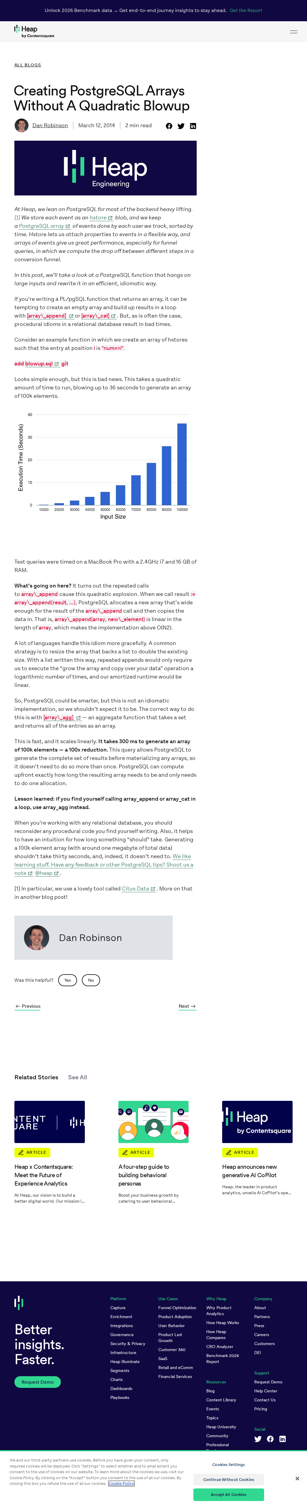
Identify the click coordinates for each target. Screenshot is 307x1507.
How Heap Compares (216, 1334)
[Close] (297, 1478)
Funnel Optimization (177, 1307)
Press (259, 1325)
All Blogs (27, 65)
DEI (257, 1352)
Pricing (260, 1408)
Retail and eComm (175, 1367)
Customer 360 (172, 1349)
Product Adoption (175, 1316)
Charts (116, 1379)
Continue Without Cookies (228, 1479)
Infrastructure (123, 1352)
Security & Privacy (127, 1343)
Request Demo (268, 1381)
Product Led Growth (170, 1337)
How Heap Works (222, 1322)
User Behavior (171, 1325)
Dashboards (121, 1388)
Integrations (121, 1325)
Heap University (221, 1426)
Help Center (265, 1390)
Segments (119, 1370)
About (260, 1307)
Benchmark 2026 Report (222, 1358)
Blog (210, 1390)
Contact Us (265, 1399)
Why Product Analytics (218, 1310)
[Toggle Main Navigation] (293, 31)
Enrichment (121, 1316)
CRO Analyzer (219, 1346)
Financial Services (175, 1376)
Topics (212, 1417)
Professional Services (217, 1447)
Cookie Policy (121, 1483)
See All (77, 1077)
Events (212, 1408)
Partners (262, 1316)
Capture (118, 1307)
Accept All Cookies (228, 1494)
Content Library (221, 1399)
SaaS (162, 1358)
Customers (264, 1343)
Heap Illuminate (125, 1361)
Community (217, 1435)
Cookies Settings (228, 1464)
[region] (153, 1478)
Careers (261, 1334)
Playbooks (119, 1397)
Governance (122, 1334)
